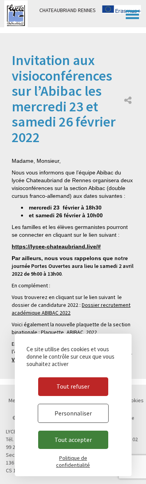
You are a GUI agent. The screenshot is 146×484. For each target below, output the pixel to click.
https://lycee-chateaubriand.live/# (56, 246)
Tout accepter (73, 440)
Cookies (134, 400)
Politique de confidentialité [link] (73, 461)
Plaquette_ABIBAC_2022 (69, 332)
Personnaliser (73, 413)
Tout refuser (73, 386)
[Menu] (132, 13)
